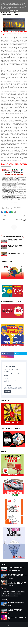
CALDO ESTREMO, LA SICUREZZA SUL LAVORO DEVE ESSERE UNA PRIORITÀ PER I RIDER (17, 617)
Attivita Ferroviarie (7, 207)
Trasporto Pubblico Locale (6, 208)
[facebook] (7, 353)
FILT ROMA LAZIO (17, 625)
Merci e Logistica (21, 591)
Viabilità (15, 595)
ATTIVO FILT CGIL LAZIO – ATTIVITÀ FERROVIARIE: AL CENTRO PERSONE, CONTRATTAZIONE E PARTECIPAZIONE (16, 247)
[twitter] (20, 353)
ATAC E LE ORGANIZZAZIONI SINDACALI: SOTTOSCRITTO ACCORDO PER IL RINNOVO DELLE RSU (17, 576)
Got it (17, 10)
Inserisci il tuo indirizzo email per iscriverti (12, 374)
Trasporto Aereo (17, 207)
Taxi (11, 593)
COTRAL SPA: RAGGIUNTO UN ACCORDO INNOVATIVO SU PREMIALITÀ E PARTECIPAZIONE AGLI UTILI (16, 569)
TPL (12, 207)
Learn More (12, 10)
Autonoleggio (13, 591)
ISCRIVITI (7, 391)
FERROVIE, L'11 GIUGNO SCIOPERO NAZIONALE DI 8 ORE (15, 240)
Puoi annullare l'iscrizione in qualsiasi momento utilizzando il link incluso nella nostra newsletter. (13, 388)
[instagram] (7, 356)
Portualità (4, 593)
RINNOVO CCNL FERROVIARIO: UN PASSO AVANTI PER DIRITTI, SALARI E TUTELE (16, 252)
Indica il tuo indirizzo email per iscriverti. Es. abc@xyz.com (12, 381)
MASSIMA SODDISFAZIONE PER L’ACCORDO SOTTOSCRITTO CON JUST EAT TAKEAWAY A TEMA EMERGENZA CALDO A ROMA (17, 582)
